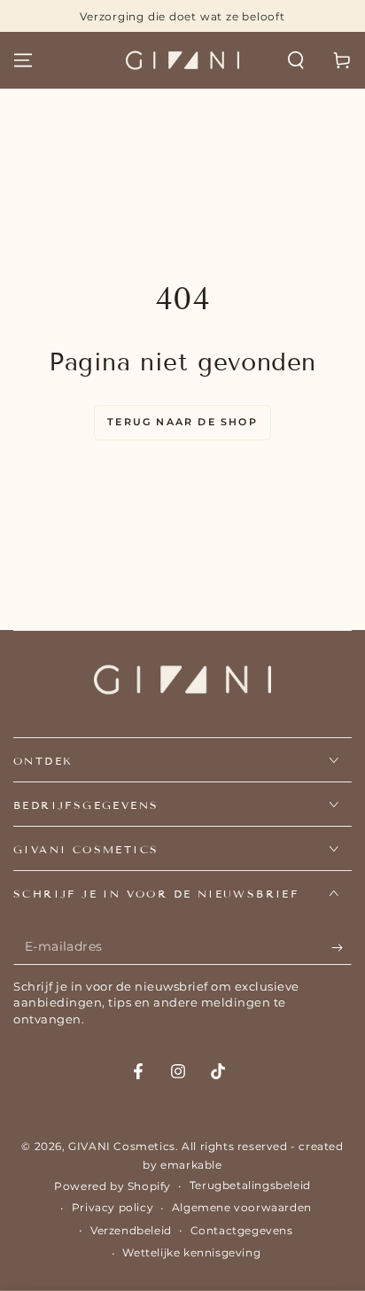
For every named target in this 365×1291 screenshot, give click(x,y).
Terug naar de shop (182, 422)
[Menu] (23, 60)
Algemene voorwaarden (242, 1207)
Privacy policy (112, 1207)
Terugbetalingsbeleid (250, 1185)
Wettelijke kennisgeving (191, 1252)
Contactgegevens (241, 1230)
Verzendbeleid (131, 1230)
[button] (296, 60)
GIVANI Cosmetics (121, 1146)
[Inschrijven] (341, 947)
